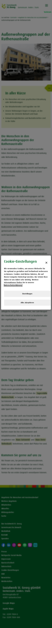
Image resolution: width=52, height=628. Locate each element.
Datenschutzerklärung (13, 285)
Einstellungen (27, 294)
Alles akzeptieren (27, 302)
